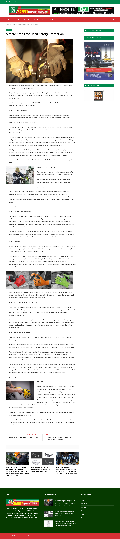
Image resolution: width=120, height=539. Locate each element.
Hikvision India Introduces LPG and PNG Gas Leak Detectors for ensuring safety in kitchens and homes (65, 523)
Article (36, 20)
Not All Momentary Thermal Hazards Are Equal (24, 438)
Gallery (44, 20)
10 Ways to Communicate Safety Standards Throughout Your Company (60, 439)
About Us (18, 20)
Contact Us (53, 20)
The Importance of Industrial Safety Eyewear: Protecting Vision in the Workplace (41, 470)
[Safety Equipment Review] (31, 10)
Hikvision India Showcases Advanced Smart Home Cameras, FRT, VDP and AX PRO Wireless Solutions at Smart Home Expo (67, 471)
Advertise (27, 20)
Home (10, 20)
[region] (83, 10)
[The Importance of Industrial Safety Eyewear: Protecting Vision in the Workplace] (42, 458)
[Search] (113, 20)
